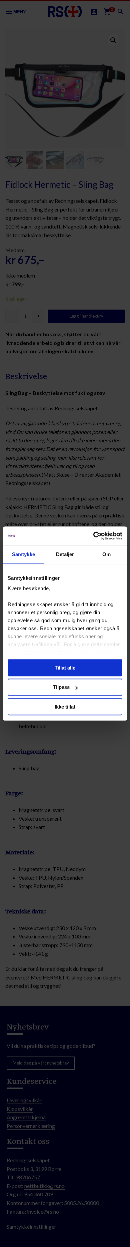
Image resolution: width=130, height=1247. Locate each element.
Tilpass (61, 687)
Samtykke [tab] (23, 554)
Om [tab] (106, 554)
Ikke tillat (65, 707)
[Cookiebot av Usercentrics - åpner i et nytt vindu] (93, 535)
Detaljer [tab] (65, 554)
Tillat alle (65, 668)
